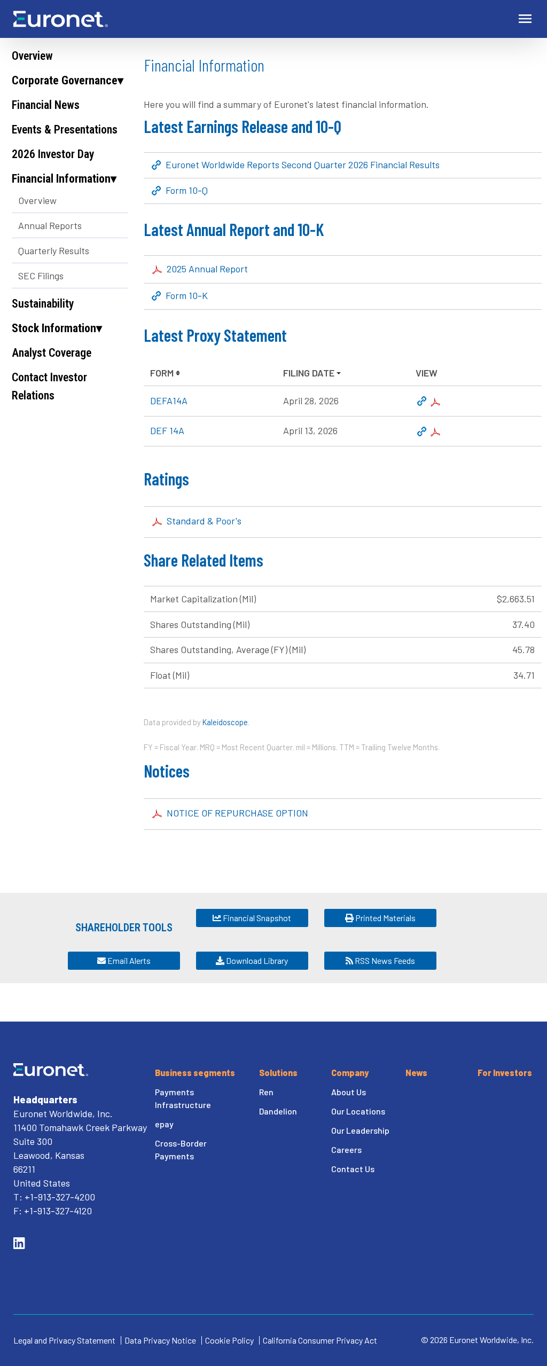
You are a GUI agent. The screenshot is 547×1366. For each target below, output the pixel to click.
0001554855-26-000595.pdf (435, 432)
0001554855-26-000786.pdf (435, 402)
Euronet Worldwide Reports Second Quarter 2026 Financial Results (303, 165)
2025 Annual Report (207, 268)
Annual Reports (50, 225)
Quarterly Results (53, 250)
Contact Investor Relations (49, 386)
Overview (32, 55)
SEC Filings (41, 275)
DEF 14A (167, 430)
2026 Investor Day (53, 154)
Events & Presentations (65, 129)
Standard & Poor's (204, 521)
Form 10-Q (187, 190)
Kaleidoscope (225, 722)
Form (162, 373)
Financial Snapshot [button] (256, 918)
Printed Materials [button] (385, 918)
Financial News (46, 105)
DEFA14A (168, 400)
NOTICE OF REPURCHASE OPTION (237, 813)
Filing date (308, 373)
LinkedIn (19, 1243)
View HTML (422, 401)
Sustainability (43, 303)
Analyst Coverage (51, 352)
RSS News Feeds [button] (384, 960)
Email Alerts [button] (128, 960)
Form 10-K (187, 296)
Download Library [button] (256, 960)
